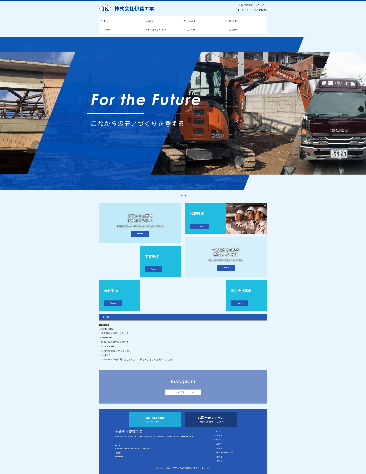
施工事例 (233, 21)
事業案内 (191, 21)
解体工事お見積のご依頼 (156, 30)
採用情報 (107, 30)
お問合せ (233, 30)
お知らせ (191, 30)
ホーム (106, 21)
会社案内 (149, 21)
